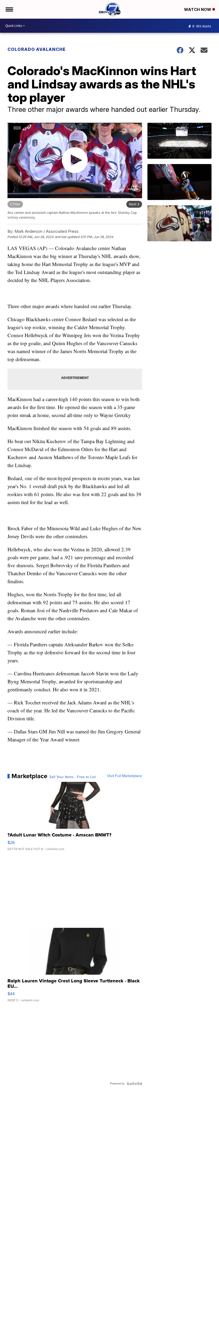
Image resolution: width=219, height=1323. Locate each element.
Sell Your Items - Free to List (72, 777)
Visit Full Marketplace (124, 776)
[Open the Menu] (9, 9)
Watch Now (198, 9)
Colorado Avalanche (36, 49)
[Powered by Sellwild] (134, 1083)
